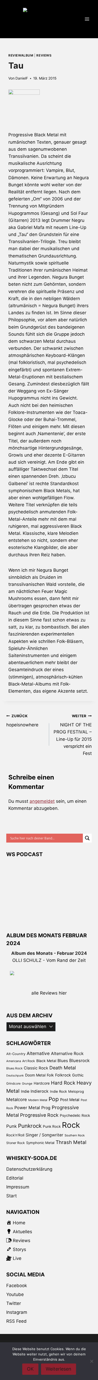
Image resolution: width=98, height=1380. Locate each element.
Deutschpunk (15, 1075)
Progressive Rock (39, 1115)
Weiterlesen (58, 1369)
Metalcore (16, 1099)
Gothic (78, 1075)
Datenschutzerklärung (29, 1169)
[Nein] (91, 1361)
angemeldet (42, 801)
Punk (11, 1126)
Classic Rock (36, 1067)
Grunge (27, 1083)
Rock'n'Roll (15, 1135)
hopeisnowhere (22, 721)
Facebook (16, 1285)
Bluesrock (79, 1060)
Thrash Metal (71, 1142)
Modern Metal (37, 1100)
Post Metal (69, 1099)
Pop (54, 1099)
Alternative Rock (67, 1053)
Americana (13, 1061)
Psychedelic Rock (75, 1115)
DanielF (21, 78)
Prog (45, 1107)
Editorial (14, 1178)
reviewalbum (20, 55)
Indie (25, 1091)
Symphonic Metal (40, 1143)
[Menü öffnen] (87, 19)
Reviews (43, 55)
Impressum (17, 1187)
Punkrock (30, 1126)
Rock (71, 1125)
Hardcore (42, 1083)
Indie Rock (58, 1091)
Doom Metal (35, 1075)
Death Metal (62, 1067)
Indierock (40, 1091)
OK (30, 1369)
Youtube (15, 1294)
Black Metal (46, 1060)
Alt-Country (15, 1054)
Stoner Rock (15, 1143)
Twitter (13, 1303)
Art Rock (28, 1061)
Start (11, 1195)
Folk (50, 1075)
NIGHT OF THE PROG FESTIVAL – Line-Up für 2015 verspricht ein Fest (73, 735)
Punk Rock (52, 1126)
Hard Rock (63, 1083)
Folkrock (63, 1075)
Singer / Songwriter (44, 1134)
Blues (62, 1060)
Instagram (16, 1312)
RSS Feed (16, 1321)
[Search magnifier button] (87, 838)
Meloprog (76, 1091)
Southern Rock (75, 1135)
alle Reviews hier (49, 993)
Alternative (38, 1053)
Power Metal (27, 1107)
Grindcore (13, 1083)
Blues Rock (14, 1068)
